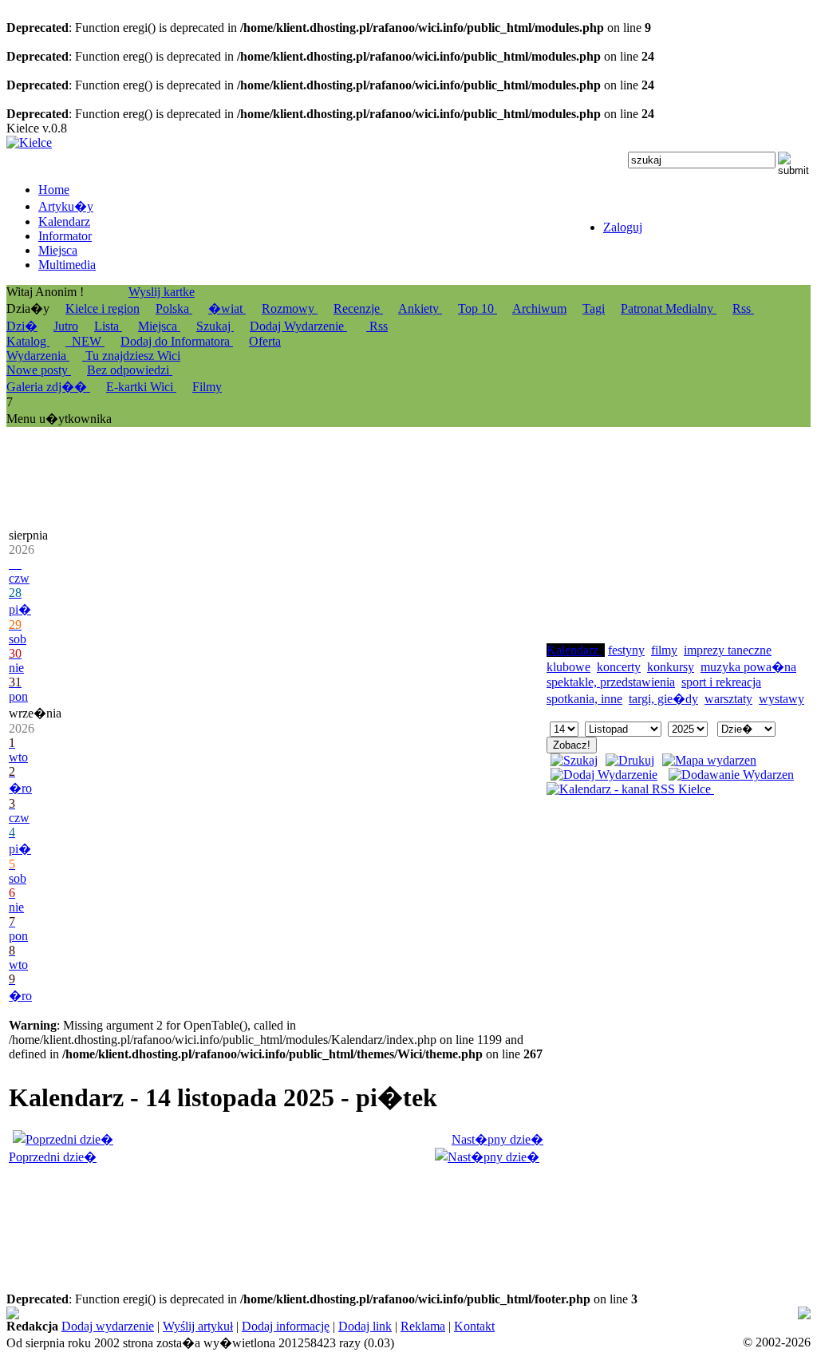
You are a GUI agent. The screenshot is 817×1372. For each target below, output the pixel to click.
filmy (664, 650)
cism (746, 1313)
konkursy (670, 667)
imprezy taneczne (728, 650)
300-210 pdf (700, 1313)
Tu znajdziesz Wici (131, 355)
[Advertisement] (666, 543)
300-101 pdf (605, 1327)
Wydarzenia (37, 355)
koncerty (619, 667)
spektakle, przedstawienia (611, 682)
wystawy (781, 699)
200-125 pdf (429, 1313)
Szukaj (215, 326)
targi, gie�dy (663, 699)
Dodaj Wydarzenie (298, 326)
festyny (626, 650)
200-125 (485, 1313)
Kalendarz (574, 650)
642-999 (645, 1313)
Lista (108, 326)
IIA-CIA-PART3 (49, 1327)
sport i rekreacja (721, 682)
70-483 (527, 1313)
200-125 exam (584, 1313)
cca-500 (128, 1327)
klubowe (568, 667)
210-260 (782, 1327)
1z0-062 (660, 1327)
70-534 (501, 1327)
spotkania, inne (584, 699)
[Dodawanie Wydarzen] (731, 774)
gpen (175, 1327)
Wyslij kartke (161, 292)
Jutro (65, 326)
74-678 (24, 1313)
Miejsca (159, 326)
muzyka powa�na (748, 667)
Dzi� (21, 326)
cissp (546, 1327)
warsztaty (728, 699)
